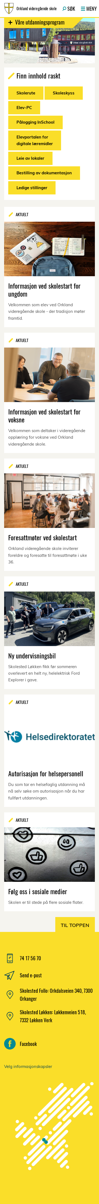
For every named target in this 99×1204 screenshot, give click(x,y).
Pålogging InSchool (35, 122)
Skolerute (25, 93)
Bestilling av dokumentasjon (44, 172)
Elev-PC (24, 107)
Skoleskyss (64, 93)
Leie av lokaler (30, 158)
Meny (91, 8)
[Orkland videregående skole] (49, 1130)
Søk (71, 8)
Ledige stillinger (31, 187)
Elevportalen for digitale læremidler (34, 140)
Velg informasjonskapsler (28, 1066)
